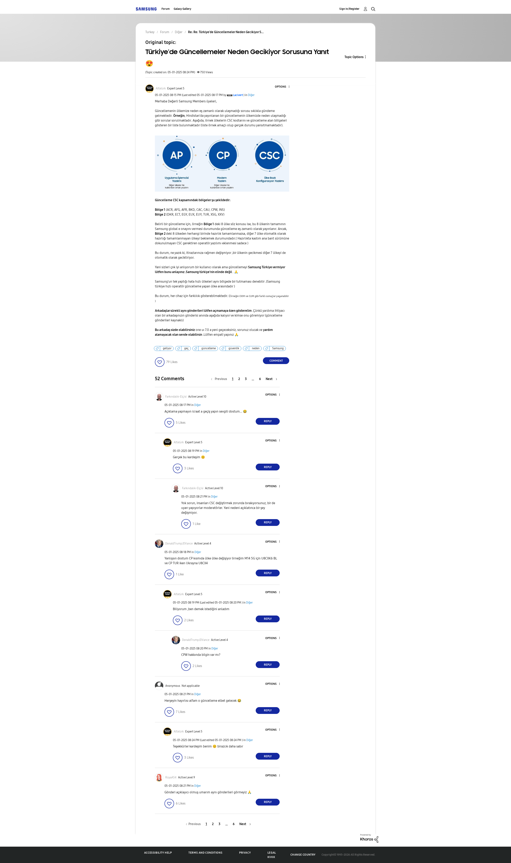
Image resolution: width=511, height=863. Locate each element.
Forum (165, 9)
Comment (276, 360)
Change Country (303, 854)
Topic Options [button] (354, 57)
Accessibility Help (158, 852)
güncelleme (208, 348)
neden (255, 348)
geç (186, 348)
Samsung (278, 348)
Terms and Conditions (205, 852)
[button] (282, 87)
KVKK (271, 857)
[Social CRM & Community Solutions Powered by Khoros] (369, 838)
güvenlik (234, 348)
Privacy (245, 852)
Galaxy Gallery (182, 9)
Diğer (251, 95)
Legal (271, 852)
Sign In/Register (349, 9)
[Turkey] (146, 9)
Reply (268, 421)
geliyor (167, 348)
